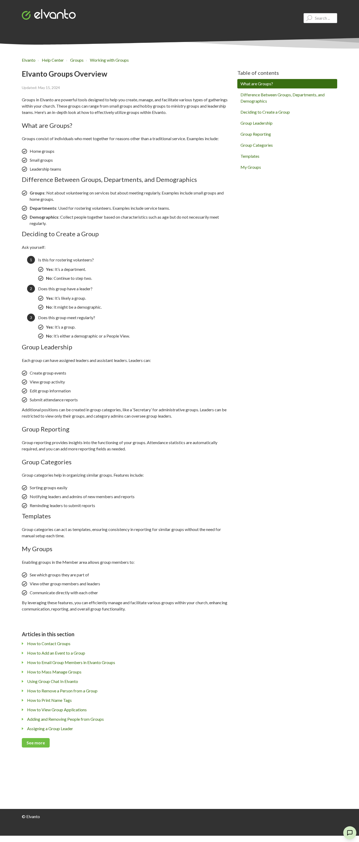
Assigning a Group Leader (50, 728)
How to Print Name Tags (49, 700)
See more (36, 742)
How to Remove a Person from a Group (62, 690)
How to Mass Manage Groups (54, 671)
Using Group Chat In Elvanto (52, 681)
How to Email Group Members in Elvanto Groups (71, 662)
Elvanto (28, 59)
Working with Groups (109, 59)
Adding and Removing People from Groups (65, 719)
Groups (77, 59)
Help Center (53, 59)
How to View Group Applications (57, 709)
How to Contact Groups (48, 643)
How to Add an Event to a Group (56, 652)
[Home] (49, 14)
